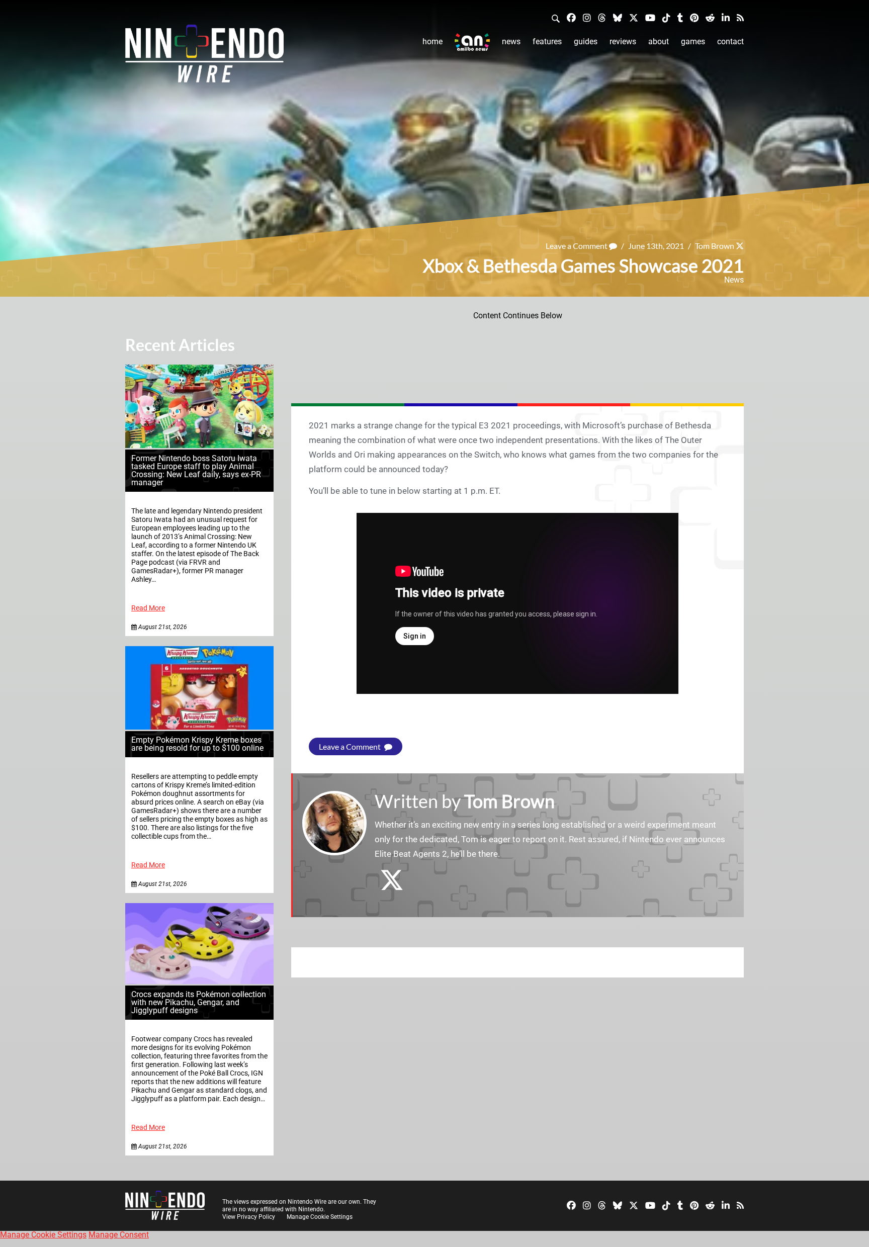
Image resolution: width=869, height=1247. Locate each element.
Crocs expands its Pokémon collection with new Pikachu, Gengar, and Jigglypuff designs (198, 1002)
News (511, 41)
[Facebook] (571, 17)
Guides (585, 41)
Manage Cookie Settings (320, 1216)
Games (693, 41)
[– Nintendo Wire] (204, 57)
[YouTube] (650, 17)
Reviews (623, 41)
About (658, 41)
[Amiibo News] (472, 42)
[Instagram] (587, 17)
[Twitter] (633, 17)
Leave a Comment (577, 245)
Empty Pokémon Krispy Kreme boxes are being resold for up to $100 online (197, 744)
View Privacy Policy (248, 1216)
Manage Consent (119, 1234)
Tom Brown (714, 245)
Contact (730, 41)
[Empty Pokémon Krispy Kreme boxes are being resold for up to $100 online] (199, 727)
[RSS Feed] (740, 17)
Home (432, 41)
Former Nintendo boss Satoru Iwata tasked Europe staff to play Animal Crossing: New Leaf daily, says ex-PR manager (196, 470)
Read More (148, 608)
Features (547, 41)
